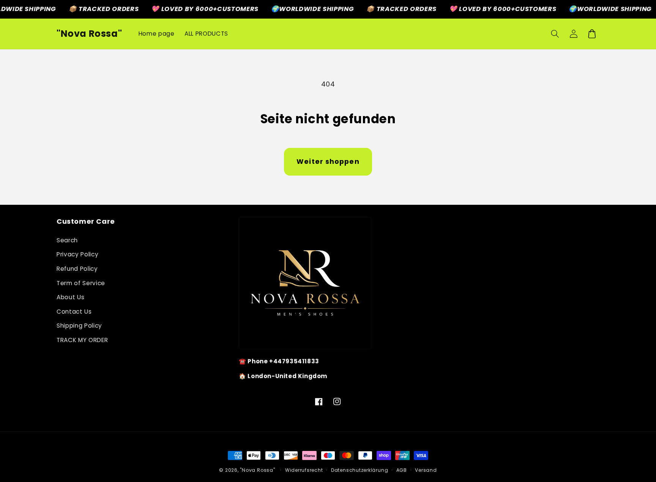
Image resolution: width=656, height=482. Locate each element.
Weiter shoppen (327, 161)
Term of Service (81, 283)
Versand (426, 470)
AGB (401, 470)
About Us (70, 297)
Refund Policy (77, 269)
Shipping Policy (79, 326)
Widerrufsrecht (304, 470)
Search (67, 240)
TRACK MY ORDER (82, 340)
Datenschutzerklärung (359, 470)
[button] (555, 34)
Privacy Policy (77, 254)
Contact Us (74, 312)
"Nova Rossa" (257, 470)
